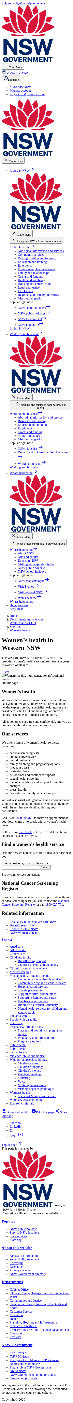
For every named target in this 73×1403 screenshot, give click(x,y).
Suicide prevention (30, 990)
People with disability (23, 1019)
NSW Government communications (33, 1374)
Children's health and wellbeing (38, 964)
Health (14, 1318)
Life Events (25, 291)
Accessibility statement (24, 1259)
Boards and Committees (25, 1363)
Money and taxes (29, 435)
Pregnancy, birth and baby (26, 1026)
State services (18, 1236)
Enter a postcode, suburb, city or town (26, 863)
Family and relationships (33, 273)
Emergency (25, 265)
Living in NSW (22, 247)
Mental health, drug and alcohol (30, 975)
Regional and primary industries (38, 294)
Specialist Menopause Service (37, 1096)
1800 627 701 (54, 904)
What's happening (24, 549)
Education (16, 1315)
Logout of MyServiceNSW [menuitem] (27, 94)
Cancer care (17, 953)
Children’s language (30, 1067)
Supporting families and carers (37, 997)
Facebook (25, 832)
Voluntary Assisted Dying (26, 1099)
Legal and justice (29, 287)
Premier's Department (23, 1326)
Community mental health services (40, 979)
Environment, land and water (36, 269)
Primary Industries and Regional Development (39, 1329)
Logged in (13, 79)
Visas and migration (30, 298)
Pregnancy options (30, 1041)
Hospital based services (33, 986)
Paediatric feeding (29, 1074)
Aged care (16, 946)
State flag (16, 1240)
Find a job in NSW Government (30, 1367)
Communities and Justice (26, 1300)
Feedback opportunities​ (33, 1001)
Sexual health (18, 1052)
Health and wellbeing (31, 280)
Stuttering (24, 1078)
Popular (8, 1221)
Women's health (20, 1092)
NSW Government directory (28, 1274)
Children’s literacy (29, 1070)
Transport (16, 1333)
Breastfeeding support (32, 961)
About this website (17, 1248)
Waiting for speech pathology (28, 1059)
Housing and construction (34, 284)
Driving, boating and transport (37, 258)
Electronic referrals (22, 1103)
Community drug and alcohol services (42, 983)
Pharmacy (16, 1023)
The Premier (18, 1353)
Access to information (24, 1255)
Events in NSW (28, 560)
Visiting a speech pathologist (36, 1089)
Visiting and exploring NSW (36, 564)
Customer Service (21, 1311)
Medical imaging (20, 972)
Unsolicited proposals (23, 1378)
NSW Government (17, 1345)
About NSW (26, 553)
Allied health (18, 950)
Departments (12, 1282)
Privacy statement (21, 1270)
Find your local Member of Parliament (34, 1360)
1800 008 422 (24, 818)
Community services (31, 254)
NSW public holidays (31, 568)
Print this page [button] (42, 1112)
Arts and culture (28, 557)
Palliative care (19, 1016)
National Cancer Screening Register (35, 902)
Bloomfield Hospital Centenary (38, 1005)
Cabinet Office (19, 1289)
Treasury (15, 1337)
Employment (26, 428)
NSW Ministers (20, 1356)
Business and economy (32, 421)
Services (7, 939)
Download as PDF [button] (16, 1112)
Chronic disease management (28, 968)
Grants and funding (30, 276)
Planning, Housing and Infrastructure (33, 1322)
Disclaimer (17, 1266)
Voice (21, 1081)
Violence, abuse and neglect (27, 1056)
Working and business (26, 413)
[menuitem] (20, 87)
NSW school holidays (32, 571)
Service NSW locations (25, 1232)
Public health (18, 1048)
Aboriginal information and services (41, 251)
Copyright (16, 1263)
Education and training (32, 262)
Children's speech (29, 1063)
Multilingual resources (32, 1085)
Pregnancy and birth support (36, 1037)
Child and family (20, 957)
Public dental (18, 1045)
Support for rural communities (37, 994)
